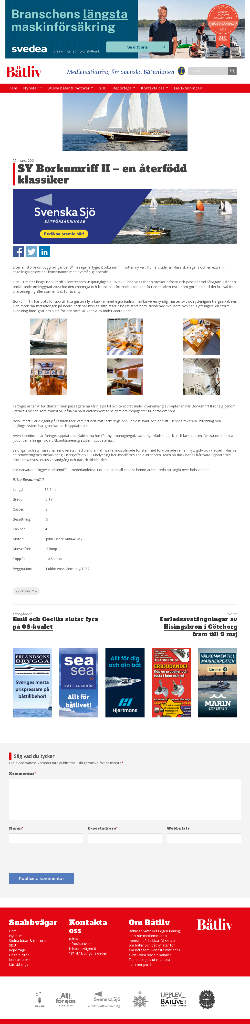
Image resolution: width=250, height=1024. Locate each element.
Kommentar (22, 774)
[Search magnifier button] (232, 71)
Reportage (122, 88)
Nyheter (30, 88)
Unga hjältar (19, 955)
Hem (13, 88)
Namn (16, 828)
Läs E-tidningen (188, 88)
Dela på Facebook (18, 251)
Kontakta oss (153, 88)
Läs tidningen (20, 964)
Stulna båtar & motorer (69, 88)
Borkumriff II (26, 591)
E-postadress (103, 828)
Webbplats (178, 828)
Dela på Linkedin (44, 251)
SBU (102, 88)
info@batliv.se (80, 943)
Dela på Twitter (31, 251)
